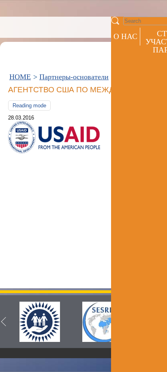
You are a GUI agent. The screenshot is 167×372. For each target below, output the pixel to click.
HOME (20, 77)
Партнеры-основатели (74, 77)
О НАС (125, 36)
